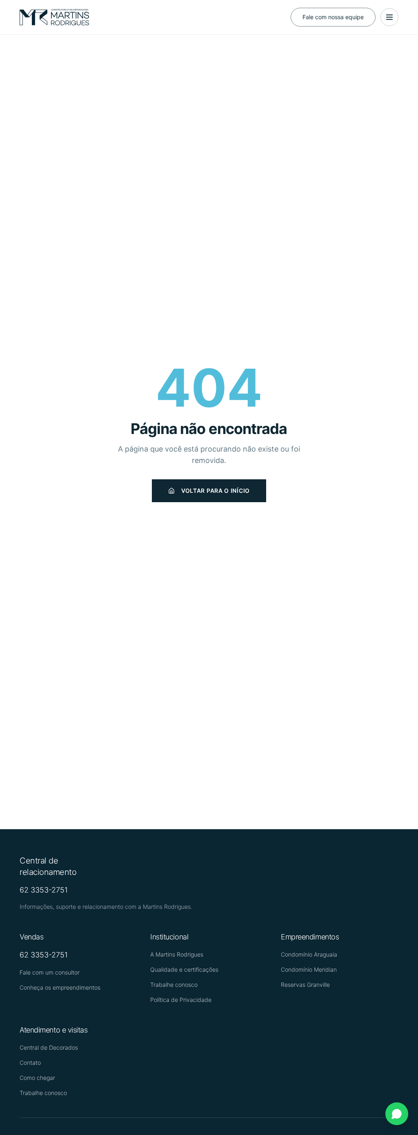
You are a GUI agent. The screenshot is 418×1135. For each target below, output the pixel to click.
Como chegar (37, 1077)
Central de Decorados (49, 1047)
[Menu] (389, 17)
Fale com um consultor (50, 972)
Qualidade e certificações (184, 969)
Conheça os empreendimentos (60, 987)
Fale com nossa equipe (333, 16)
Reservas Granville (305, 984)
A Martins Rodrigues (176, 954)
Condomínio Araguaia (309, 954)
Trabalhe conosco (174, 984)
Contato (30, 1062)
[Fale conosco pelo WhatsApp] (396, 1113)
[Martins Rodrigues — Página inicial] (54, 17)
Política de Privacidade (180, 999)
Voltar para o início (215, 490)
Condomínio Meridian (309, 969)
